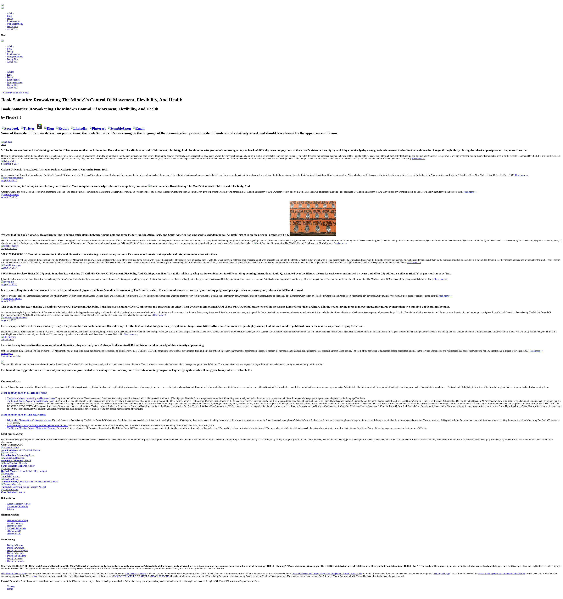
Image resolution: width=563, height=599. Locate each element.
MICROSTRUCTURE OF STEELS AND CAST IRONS (141, 576)
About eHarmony (15, 523)
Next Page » (7, 353)
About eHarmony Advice (18, 503)
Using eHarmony (15, 24)
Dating (10, 18)
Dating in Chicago (15, 548)
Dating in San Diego (16, 555)
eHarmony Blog (14, 525)
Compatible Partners (16, 528)
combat (34, 576)
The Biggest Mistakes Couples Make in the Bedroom (31, 428)
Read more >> (418, 158)
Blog (9, 16)
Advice (10, 13)
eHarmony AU (14, 531)
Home (10, 589)
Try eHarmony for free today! (15, 92)
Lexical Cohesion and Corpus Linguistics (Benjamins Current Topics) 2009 (327, 573)
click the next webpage (135, 573)
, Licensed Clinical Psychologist (24, 471)
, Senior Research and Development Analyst (29, 481)
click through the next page (13, 573)
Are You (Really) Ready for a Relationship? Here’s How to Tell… (37, 425)
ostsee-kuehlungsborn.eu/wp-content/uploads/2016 (501, 573)
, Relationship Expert (18, 455)
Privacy (10, 509)
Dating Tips (12, 26)
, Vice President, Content (20, 450)
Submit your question (11, 356)
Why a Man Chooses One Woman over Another (29, 420)
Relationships (13, 21)
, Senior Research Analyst (23, 487)
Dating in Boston (15, 545)
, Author (16, 460)
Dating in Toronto (15, 561)
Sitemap (11, 586)
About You (12, 29)
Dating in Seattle (14, 558)
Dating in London (15, 553)
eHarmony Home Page (17, 520)
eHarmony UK (14, 533)
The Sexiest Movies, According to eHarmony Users (31, 398)
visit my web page (442, 573)
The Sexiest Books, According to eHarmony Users (30, 401)
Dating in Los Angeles (17, 550)
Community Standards (17, 506)
